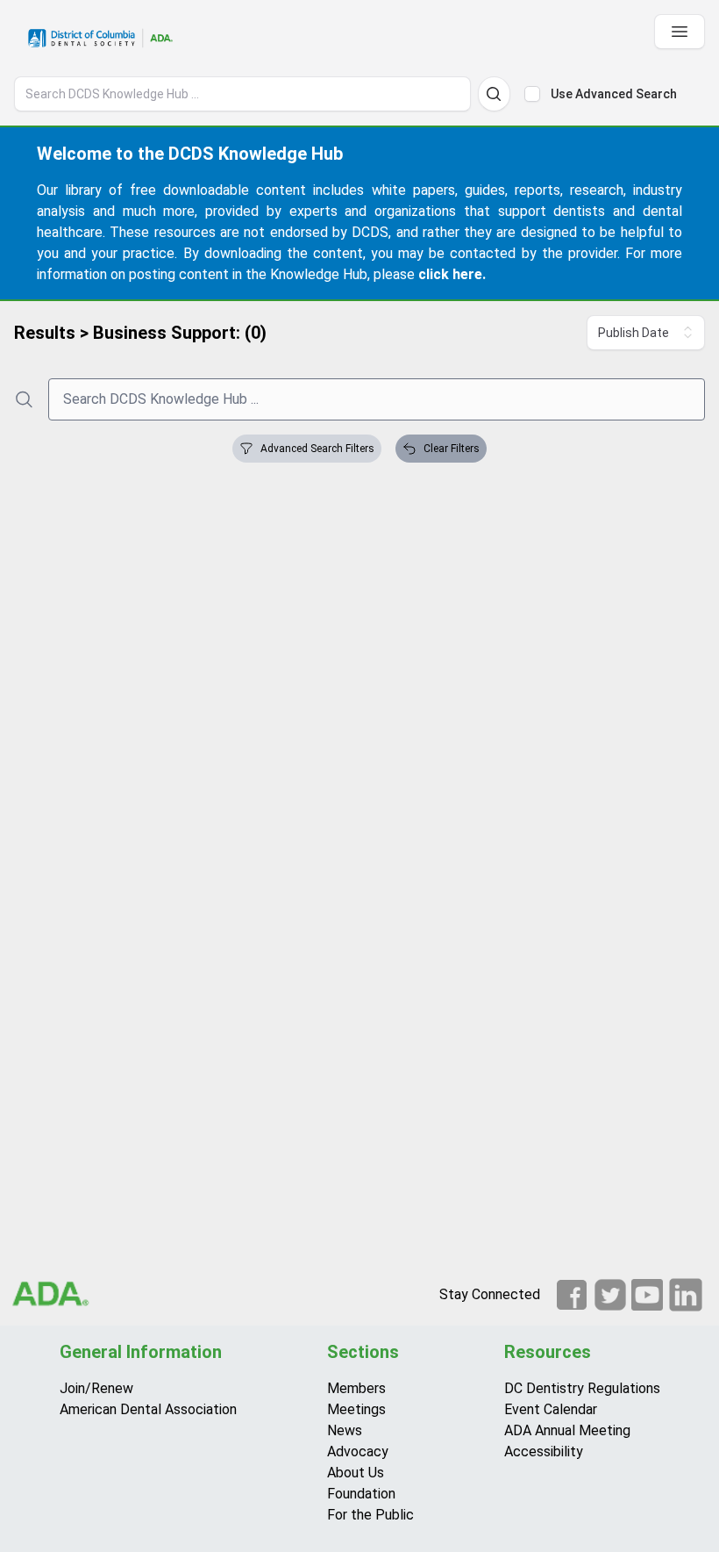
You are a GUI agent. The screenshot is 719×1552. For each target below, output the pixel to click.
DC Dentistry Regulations (582, 1388)
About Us (355, 1472)
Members (356, 1388)
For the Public (370, 1514)
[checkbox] (532, 94)
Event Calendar (550, 1409)
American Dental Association (148, 1409)
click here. (452, 274)
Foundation (361, 1493)
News (344, 1430)
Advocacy (357, 1451)
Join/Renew (96, 1388)
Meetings (356, 1409)
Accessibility (543, 1451)
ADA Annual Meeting (567, 1430)
